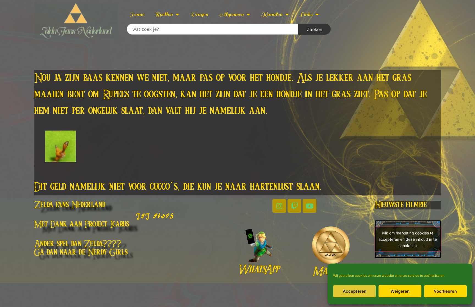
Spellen (164, 14)
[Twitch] (294, 206)
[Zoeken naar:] (212, 29)
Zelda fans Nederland (70, 205)
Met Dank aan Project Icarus (81, 224)
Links (306, 14)
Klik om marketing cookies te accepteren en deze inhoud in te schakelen (408, 239)
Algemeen (231, 14)
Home (136, 14)
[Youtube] (309, 206)
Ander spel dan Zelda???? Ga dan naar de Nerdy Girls (81, 248)
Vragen (199, 14)
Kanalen (272, 14)
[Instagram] (279, 206)
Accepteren (354, 291)
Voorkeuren (445, 291)
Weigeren (400, 291)
